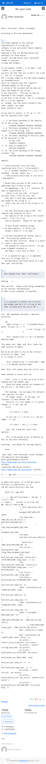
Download (8, 721)
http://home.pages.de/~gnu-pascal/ (16, 469)
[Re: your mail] (2, 8)
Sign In (28, 3)
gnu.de (9, 2)
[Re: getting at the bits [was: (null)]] (43, 8)
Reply (5, 702)
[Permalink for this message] (43, 699)
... (4, 40)
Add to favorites (10, 733)
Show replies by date (36, 705)
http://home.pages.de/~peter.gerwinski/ (19, 462)
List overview (6, 716)
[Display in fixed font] (40, 699)
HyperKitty (23, 760)
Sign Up (39, 3)
